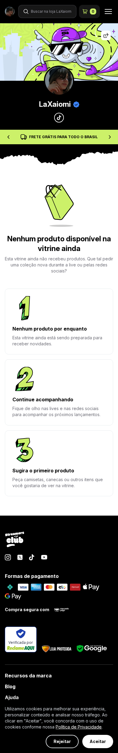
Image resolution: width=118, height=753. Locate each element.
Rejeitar (62, 741)
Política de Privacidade (79, 726)
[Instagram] (8, 557)
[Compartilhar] (106, 35)
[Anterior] (8, 137)
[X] (20, 557)
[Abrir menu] (106, 11)
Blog (10, 686)
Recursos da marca (28, 676)
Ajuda (12, 697)
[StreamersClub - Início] (15, 539)
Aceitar (98, 741)
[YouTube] (44, 557)
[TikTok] (32, 557)
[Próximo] (109, 137)
